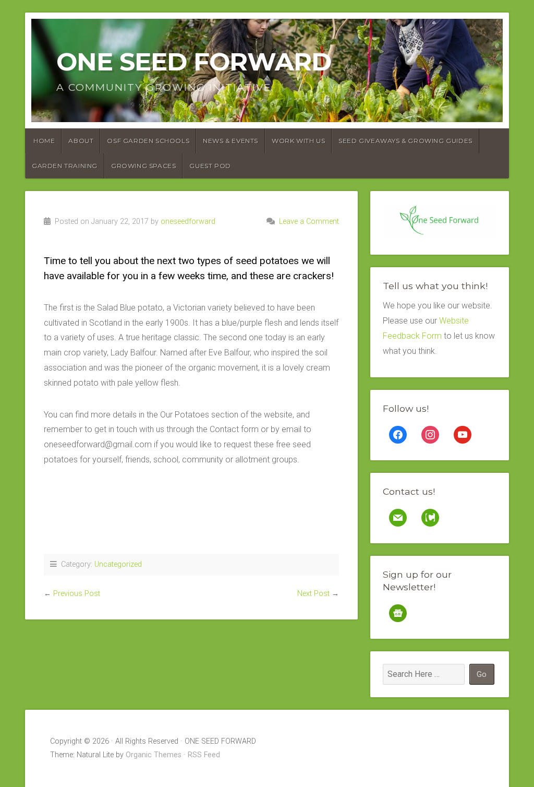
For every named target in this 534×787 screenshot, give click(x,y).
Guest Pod (209, 166)
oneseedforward (188, 221)
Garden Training (65, 166)
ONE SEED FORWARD (193, 61)
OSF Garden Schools (148, 141)
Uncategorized (118, 564)
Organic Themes (153, 754)
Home (44, 141)
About (80, 141)
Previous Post (76, 593)
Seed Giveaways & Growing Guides (405, 141)
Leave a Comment (309, 221)
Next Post (313, 593)
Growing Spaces (143, 166)
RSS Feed (204, 754)
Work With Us (298, 141)
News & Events (230, 141)
